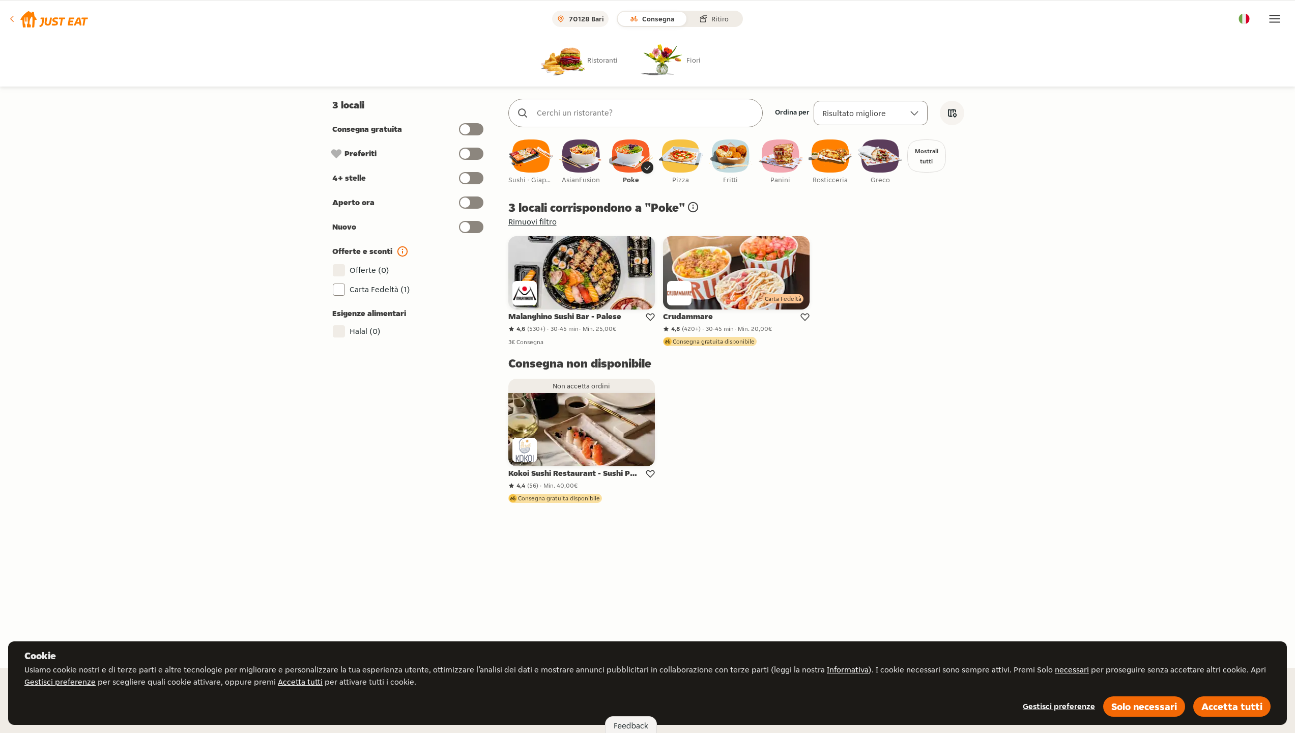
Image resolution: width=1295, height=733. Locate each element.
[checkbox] (531, 162)
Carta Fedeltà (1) (380, 289)
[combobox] (646, 113)
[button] (48, 19)
